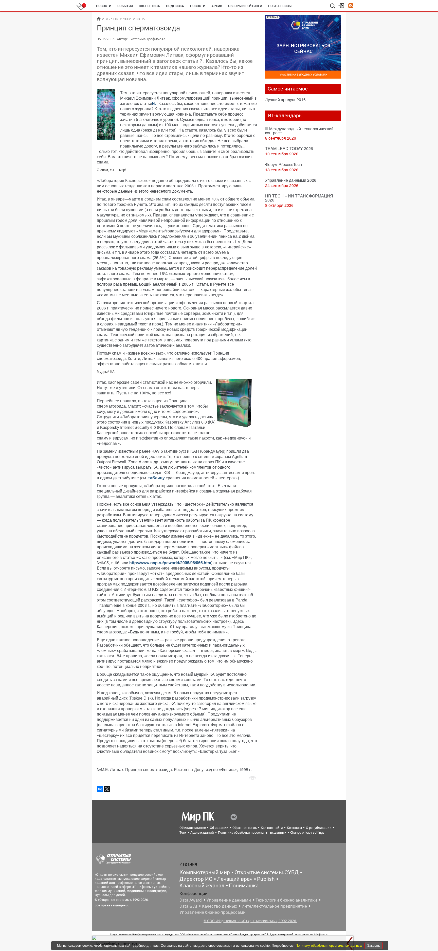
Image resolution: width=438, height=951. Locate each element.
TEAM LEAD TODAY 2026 (289, 148)
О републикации (319, 828)
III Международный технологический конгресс (299, 131)
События (125, 6)
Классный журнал (201, 886)
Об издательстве (192, 828)
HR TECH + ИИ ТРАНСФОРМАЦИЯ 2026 (299, 198)
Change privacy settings (307, 832)
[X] (107, 789)
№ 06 (140, 19)
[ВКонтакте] (100, 789)
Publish (266, 879)
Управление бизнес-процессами (212, 912)
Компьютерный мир (204, 872)
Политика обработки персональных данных (252, 832)
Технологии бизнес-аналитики (286, 900)
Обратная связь (244, 828)
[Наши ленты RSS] (351, 6)
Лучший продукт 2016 (285, 99)
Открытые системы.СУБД (266, 872)
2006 (127, 19)
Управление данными (228, 900)
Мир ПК (111, 19)
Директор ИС (195, 879)
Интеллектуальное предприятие (274, 906)
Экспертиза (149, 6)
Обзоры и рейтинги (245, 6)
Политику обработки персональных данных (329, 945)
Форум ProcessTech (283, 164)
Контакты (294, 828)
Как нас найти (272, 828)
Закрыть (373, 945)
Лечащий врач (234, 879)
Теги (182, 832)
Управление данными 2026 (290, 180)
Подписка (175, 6)
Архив (216, 6)
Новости (103, 6)
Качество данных (219, 906)
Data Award (190, 900)
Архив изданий (202, 832)
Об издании (219, 828)
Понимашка (244, 886)
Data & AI (188, 906)
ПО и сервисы (279, 6)
